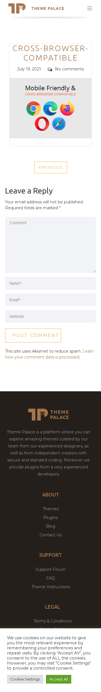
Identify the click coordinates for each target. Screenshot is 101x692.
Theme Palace (48, 8)
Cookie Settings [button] (25, 679)
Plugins (50, 517)
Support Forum (51, 569)
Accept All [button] (58, 679)
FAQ (50, 578)
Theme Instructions (50, 586)
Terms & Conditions (53, 621)
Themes (51, 508)
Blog (50, 526)
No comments (69, 69)
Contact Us (50, 534)
